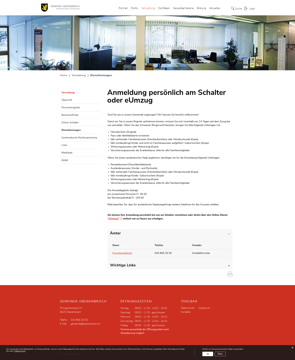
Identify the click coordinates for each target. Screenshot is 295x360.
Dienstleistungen (78, 130)
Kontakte (185, 312)
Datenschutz (188, 308)
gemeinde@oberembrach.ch (85, 324)
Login (252, 8)
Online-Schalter (70, 122)
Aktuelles (214, 8)
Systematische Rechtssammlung (79, 137)
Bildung (201, 8)
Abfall (64, 160)
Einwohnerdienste (122, 253)
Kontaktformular (201, 253)
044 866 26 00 (163, 253)
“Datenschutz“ (20, 351)
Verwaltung (148, 8)
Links (64, 145)
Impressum (204, 308)
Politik (134, 8)
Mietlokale (66, 152)
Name (115, 245)
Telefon (159, 245)
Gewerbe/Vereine (183, 8)
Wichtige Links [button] (123, 265)
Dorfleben (164, 8)
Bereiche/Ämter (70, 115)
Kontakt (196, 245)
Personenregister (70, 107)
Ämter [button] (115, 233)
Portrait (123, 8)
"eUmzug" (115, 218)
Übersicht (66, 100)
